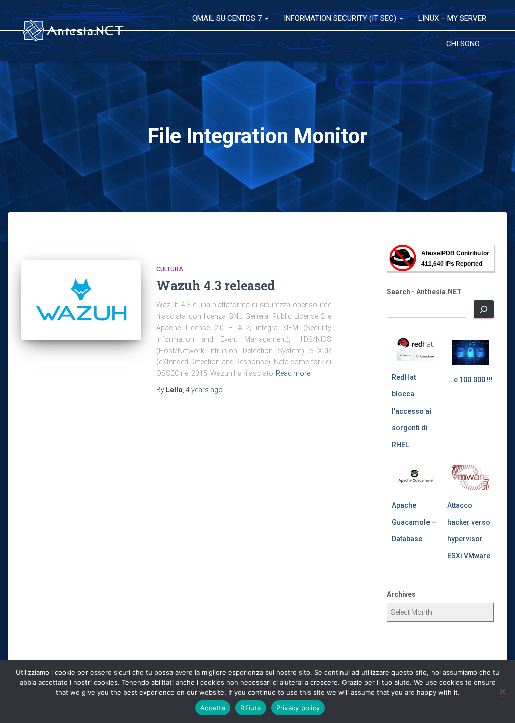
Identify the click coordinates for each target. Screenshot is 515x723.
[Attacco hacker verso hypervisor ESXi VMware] (470, 477)
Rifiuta (250, 708)
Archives (401, 594)
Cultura (169, 269)
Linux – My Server (452, 18)
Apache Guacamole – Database (414, 522)
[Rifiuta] (502, 691)
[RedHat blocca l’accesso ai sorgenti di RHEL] (415, 349)
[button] (266, 18)
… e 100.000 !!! (470, 380)
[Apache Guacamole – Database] (415, 477)
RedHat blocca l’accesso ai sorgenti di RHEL (412, 411)
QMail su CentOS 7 (228, 18)
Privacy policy (298, 708)
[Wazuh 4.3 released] (81, 300)
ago (204, 390)
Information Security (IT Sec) (341, 18)
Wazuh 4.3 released (215, 285)
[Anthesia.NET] (74, 30)
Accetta (212, 708)
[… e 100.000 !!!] (470, 352)
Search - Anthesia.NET (424, 292)
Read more (293, 373)
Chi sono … (466, 43)
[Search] (484, 309)
